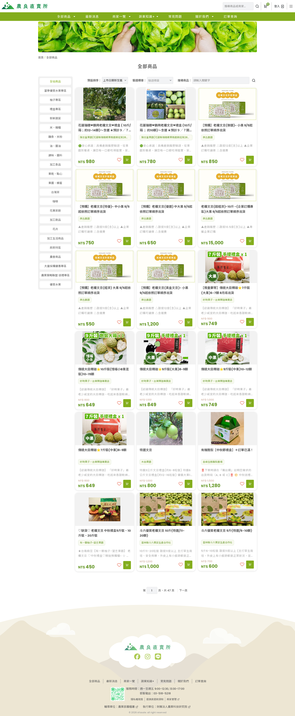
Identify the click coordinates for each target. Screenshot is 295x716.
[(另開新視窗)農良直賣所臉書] (137, 658)
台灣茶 (55, 192)
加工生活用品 (55, 238)
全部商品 (64, 16)
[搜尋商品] (253, 80)
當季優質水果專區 (55, 91)
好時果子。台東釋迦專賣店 (217, 300)
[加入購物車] (127, 160)
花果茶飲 (55, 211)
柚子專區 (55, 100)
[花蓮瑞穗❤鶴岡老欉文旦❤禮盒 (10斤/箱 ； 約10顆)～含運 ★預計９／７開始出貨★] (166, 104)
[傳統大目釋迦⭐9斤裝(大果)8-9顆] (166, 347)
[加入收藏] (119, 160)
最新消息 (92, 16)
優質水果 (55, 284)
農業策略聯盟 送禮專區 (55, 275)
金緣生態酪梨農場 (212, 462)
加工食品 (55, 164)
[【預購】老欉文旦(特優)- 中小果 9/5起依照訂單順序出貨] (104, 185)
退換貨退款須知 (154, 699)
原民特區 (55, 248)
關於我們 (202, 16)
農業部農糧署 (127, 707)
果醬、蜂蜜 (55, 183)
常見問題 (175, 16)
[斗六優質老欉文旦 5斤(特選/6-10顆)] (227, 509)
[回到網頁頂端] (282, 690)
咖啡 (55, 201)
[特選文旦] (166, 428)
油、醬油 (55, 146)
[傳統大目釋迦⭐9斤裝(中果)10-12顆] (227, 347)
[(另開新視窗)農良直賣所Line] (158, 658)
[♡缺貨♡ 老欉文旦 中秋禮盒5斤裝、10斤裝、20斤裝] (104, 509)
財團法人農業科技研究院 (172, 707)
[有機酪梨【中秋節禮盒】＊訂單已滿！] (227, 428)
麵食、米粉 (55, 137)
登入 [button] (277, 6)
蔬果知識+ (147, 16)
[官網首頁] (25, 5)
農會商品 (55, 257)
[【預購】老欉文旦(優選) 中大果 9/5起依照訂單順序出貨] (166, 185)
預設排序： (94, 80)
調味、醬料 (55, 155)
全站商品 (55, 81)
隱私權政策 (137, 699)
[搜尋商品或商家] (257, 6)
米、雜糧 (55, 127)
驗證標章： (139, 80)
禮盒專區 (55, 109)
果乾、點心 (55, 174)
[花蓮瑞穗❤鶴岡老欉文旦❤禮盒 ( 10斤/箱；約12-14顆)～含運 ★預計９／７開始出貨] (104, 104)
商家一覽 (119, 16)
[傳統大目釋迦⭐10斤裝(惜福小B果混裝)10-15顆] (104, 347)
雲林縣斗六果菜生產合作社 (156, 542)
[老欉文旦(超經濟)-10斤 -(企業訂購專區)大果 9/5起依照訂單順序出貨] (227, 185)
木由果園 (146, 462)
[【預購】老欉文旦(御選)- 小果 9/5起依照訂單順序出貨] (227, 104)
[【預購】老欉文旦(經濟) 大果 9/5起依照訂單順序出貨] (104, 266)
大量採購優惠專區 (55, 266)
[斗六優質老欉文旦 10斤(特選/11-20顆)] (166, 509)
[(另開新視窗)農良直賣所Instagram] (147, 658)
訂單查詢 (230, 16)
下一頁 (183, 590)
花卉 (55, 229)
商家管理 (172, 699)
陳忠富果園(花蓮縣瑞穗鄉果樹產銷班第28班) (105, 137)
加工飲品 (55, 220)
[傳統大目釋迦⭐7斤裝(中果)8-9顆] (104, 428)
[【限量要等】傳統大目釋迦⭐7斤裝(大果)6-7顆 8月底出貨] (227, 266)
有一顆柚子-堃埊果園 (91, 542)
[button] (265, 6)
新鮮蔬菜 (55, 118)
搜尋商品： (185, 80)
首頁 (41, 57)
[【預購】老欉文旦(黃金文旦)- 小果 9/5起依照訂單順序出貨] (166, 266)
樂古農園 (208, 137)
